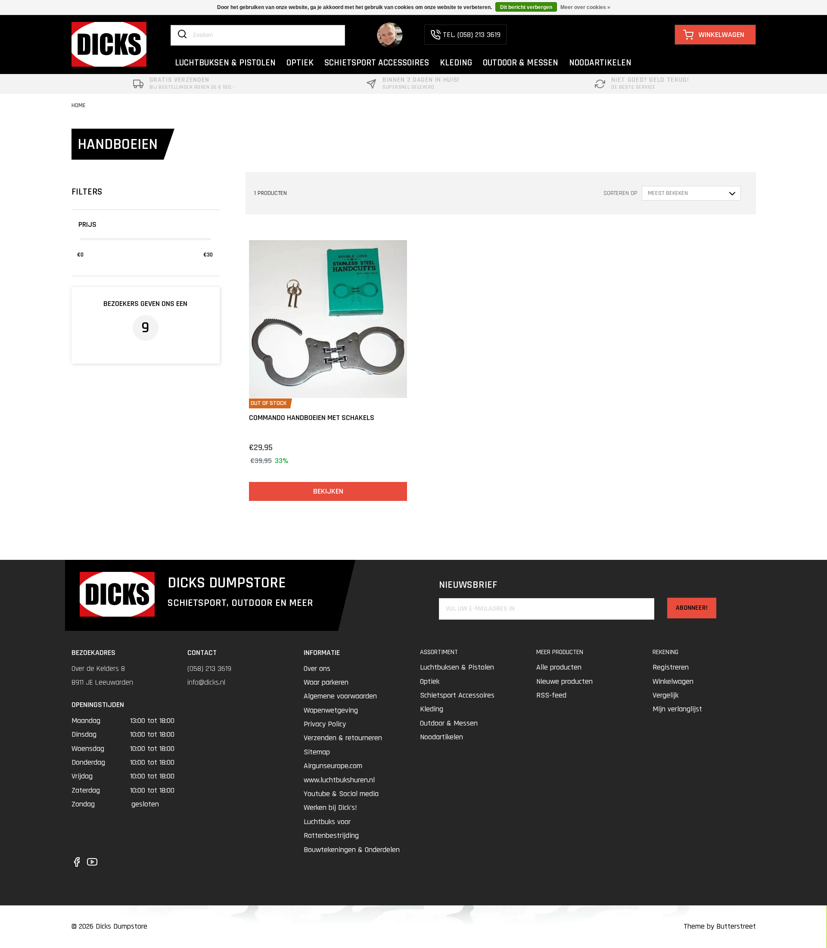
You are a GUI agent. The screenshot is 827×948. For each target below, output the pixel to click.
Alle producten (558, 667)
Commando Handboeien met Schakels (311, 418)
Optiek (429, 681)
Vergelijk (665, 695)
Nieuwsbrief (468, 585)
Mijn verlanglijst (677, 709)
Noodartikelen (441, 737)
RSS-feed (551, 695)
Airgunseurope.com (333, 766)
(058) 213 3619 (209, 668)
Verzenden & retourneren (343, 738)
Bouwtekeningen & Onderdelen (352, 850)
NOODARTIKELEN (600, 62)
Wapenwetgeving (331, 710)
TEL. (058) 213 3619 (472, 35)
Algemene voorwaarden (340, 696)
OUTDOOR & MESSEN (520, 62)
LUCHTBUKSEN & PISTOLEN (225, 62)
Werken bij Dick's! (330, 807)
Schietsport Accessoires (457, 695)
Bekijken (328, 491)
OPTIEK (300, 62)
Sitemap (317, 752)
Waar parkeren (326, 682)
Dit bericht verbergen (526, 7)
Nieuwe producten (564, 681)
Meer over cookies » (585, 7)
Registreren (671, 667)
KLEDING (456, 62)
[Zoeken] (182, 35)
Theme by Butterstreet (720, 926)
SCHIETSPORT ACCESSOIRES (376, 62)
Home (78, 105)
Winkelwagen (673, 681)
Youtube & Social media (341, 794)
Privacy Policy (325, 724)
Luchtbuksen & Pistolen (457, 667)
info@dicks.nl (206, 682)
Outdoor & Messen (449, 723)
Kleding (431, 709)
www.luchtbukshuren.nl (339, 780)
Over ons (317, 668)
